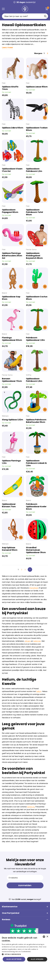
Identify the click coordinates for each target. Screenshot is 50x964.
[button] (25, 954)
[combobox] (44, 936)
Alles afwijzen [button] (37, 959)
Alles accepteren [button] (13, 959)
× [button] (47, 937)
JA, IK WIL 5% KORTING (17, 487)
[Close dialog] (1, 469)
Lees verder (35, 951)
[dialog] (25, 949)
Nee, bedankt (16, 491)
